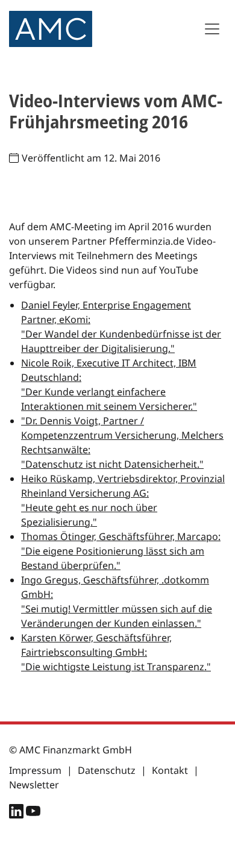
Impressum (35, 770)
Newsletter (34, 784)
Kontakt (170, 770)
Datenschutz (107, 770)
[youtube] (33, 813)
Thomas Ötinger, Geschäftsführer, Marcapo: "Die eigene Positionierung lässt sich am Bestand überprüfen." (121, 551)
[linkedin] (17, 813)
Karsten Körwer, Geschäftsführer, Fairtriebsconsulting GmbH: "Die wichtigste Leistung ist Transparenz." (116, 652)
